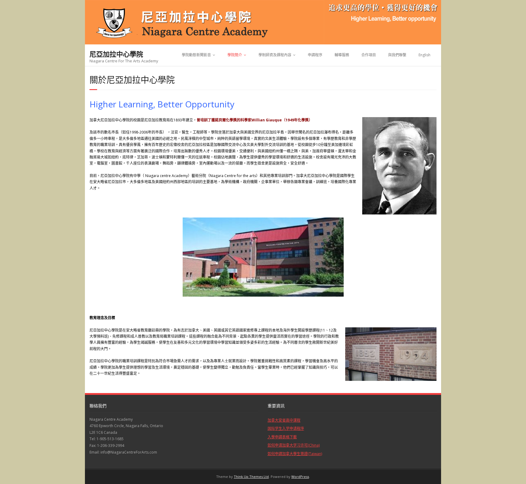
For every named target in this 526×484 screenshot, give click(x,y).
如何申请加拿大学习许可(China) (294, 445)
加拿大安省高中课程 (284, 420)
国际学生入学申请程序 (286, 428)
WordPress (300, 476)
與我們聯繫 (397, 54)
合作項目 (368, 54)
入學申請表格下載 (282, 437)
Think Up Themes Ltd (251, 476)
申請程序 (315, 54)
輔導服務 (342, 54)
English (424, 54)
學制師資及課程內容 (274, 54)
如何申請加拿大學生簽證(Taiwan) (295, 453)
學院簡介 (234, 54)
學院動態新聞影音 (196, 54)
